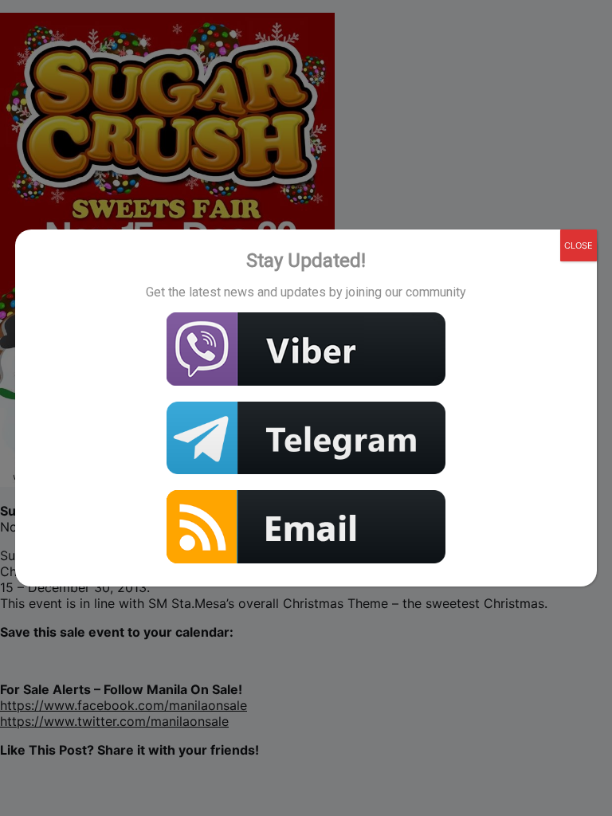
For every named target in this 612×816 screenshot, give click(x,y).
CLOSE (578, 245)
